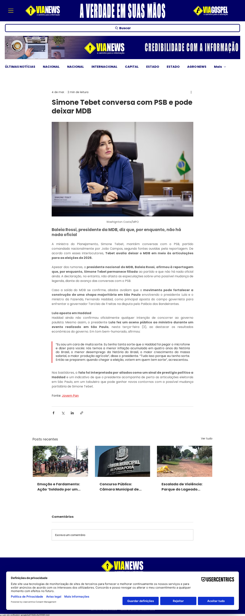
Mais (218, 67)
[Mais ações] (191, 92)
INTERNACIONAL (104, 67)
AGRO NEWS (196, 67)
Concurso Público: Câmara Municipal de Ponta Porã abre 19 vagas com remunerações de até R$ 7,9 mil (122, 487)
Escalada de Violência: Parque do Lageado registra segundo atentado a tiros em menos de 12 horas (182, 487)
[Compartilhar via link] (81, 413)
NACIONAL (51, 67)
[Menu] (11, 10)
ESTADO (152, 67)
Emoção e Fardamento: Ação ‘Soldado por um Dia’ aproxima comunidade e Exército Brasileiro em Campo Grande (58, 487)
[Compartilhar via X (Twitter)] (63, 413)
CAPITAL (132, 67)
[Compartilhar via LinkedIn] (72, 413)
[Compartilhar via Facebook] (53, 413)
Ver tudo (206, 438)
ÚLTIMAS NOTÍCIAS (20, 67)
